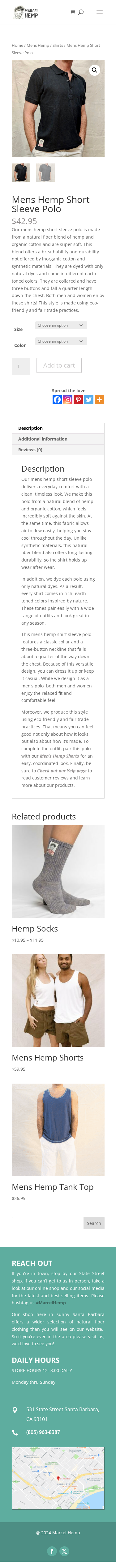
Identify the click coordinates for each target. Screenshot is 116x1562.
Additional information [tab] (42, 439)
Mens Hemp (38, 45)
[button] (94, 70)
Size (18, 329)
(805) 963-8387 (43, 1432)
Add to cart (59, 365)
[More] (99, 399)
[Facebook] (57, 399)
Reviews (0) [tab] (30, 450)
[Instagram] (67, 399)
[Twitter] (88, 399)
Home (17, 45)
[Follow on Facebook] (52, 1551)
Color (20, 345)
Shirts (58, 45)
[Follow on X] (64, 1551)
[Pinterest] (78, 399)
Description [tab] (30, 428)
